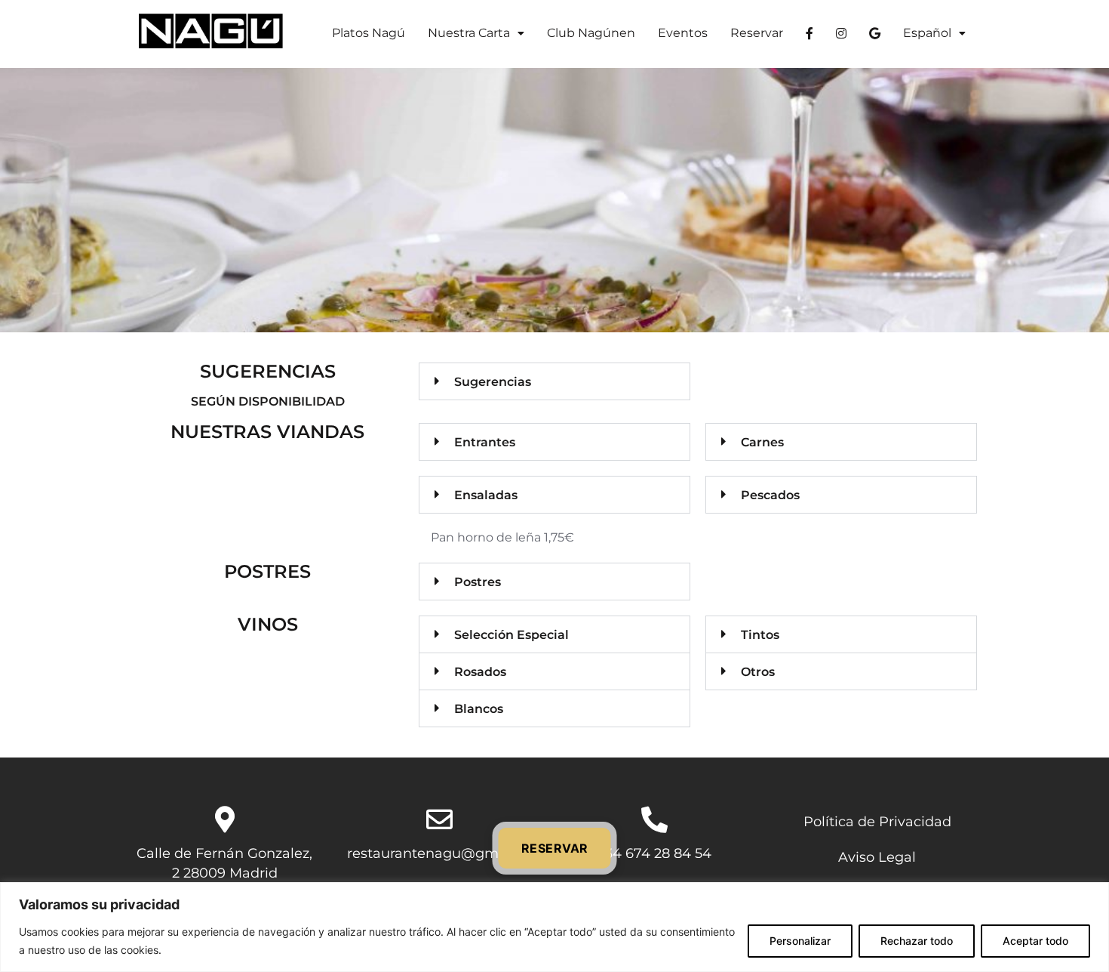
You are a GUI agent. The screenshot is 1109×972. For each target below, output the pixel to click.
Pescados (770, 495)
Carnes (762, 442)
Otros (758, 672)
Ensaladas (486, 495)
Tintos (760, 635)
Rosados (480, 672)
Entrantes (484, 442)
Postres (477, 582)
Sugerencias (492, 382)
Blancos (478, 709)
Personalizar (800, 940)
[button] (476, 33)
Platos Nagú (368, 33)
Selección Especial (511, 635)
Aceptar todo (1035, 940)
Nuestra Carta (469, 33)
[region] (554, 927)
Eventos (683, 33)
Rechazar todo (916, 940)
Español (927, 33)
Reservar (756, 33)
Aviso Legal (877, 857)
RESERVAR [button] (554, 848)
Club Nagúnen (591, 33)
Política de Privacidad (877, 821)
